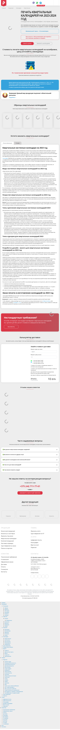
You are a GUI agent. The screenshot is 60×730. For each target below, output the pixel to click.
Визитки (7, 623)
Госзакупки (4, 569)
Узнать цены (27, 43)
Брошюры (7, 629)
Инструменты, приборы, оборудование (14, 691)
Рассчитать (11, 326)
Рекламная (5, 606)
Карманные (7, 644)
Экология (7, 683)
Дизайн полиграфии (7, 703)
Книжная (5, 627)
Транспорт (7, 677)
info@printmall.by (46, 301)
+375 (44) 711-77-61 (30, 486)
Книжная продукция (7, 541)
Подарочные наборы (8, 647)
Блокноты (51, 516)
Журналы (7, 632)
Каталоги (7, 633)
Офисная (5, 616)
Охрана (6, 680)
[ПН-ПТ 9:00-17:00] (45, 3)
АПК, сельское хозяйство (10, 688)
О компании (5, 559)
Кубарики (7, 624)
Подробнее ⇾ (12, 97)
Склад (6, 678)
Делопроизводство (9, 666)
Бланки (6, 618)
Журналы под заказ (7, 536)
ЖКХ (6, 684)
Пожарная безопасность (10, 663)
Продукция (4, 604)
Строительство (8, 673)
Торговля (7, 674)
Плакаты (7, 613)
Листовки (37, 516)
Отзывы (5, 722)
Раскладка (5, 715)
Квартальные (8, 638)
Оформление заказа (7, 562)
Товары (3, 657)
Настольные (7, 641)
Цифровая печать (36, 540)
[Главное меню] (56, 3)
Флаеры (6, 615)
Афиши (6, 608)
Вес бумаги (5, 716)
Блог (3, 725)
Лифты (6, 681)
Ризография (34, 542)
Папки (6, 626)
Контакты (4, 572)
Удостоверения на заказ (8, 546)
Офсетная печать (7, 700)
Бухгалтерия (7, 667)
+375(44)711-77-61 (17, 302)
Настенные (7, 640)
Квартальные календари (8, 538)
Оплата (3, 567)
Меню (6, 653)
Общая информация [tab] (7, 143)
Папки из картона (6, 548)
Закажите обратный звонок (30, 493)
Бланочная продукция (8, 531)
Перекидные (8, 643)
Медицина (7, 670)
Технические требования (9, 557)
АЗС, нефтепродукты (9, 687)
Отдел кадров (8, 668)
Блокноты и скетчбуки (8, 533)
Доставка (4, 564)
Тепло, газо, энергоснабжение (12, 685)
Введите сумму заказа (36, 354)
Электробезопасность (10, 664)
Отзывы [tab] (18, 143)
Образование (8, 671)
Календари (5, 636)
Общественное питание (10, 675)
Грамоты (7, 650)
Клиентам (4, 707)
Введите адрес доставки (36, 349)
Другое (4, 648)
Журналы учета (35, 531)
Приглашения (23, 516)
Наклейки (7, 612)
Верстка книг (35, 545)
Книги (6, 635)
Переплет (34, 547)
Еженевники (7, 631)
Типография (5, 158)
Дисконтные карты (9, 652)
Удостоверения (6, 645)
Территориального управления (12, 690)
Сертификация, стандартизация (12, 693)
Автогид (5, 721)
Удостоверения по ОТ (37, 533)
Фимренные (9, 620)
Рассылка (5, 719)
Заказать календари (43, 43)
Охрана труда (8, 661)
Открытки (8, 516)
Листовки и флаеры (7, 543)
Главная (3, 602)
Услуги (3, 697)
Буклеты (7, 609)
